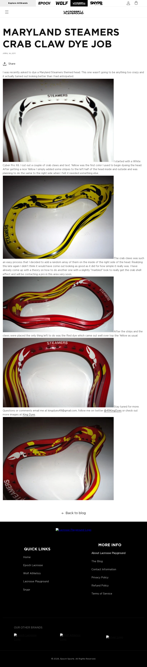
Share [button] (11, 64)
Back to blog (76, 513)
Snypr (26, 590)
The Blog (97, 561)
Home (27, 557)
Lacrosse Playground (36, 581)
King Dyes (29, 414)
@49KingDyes (113, 410)
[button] (7, 12)
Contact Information (103, 569)
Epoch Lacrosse (33, 565)
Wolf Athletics (32, 573)
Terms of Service (101, 594)
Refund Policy (100, 585)
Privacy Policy (99, 577)
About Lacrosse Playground (108, 553)
